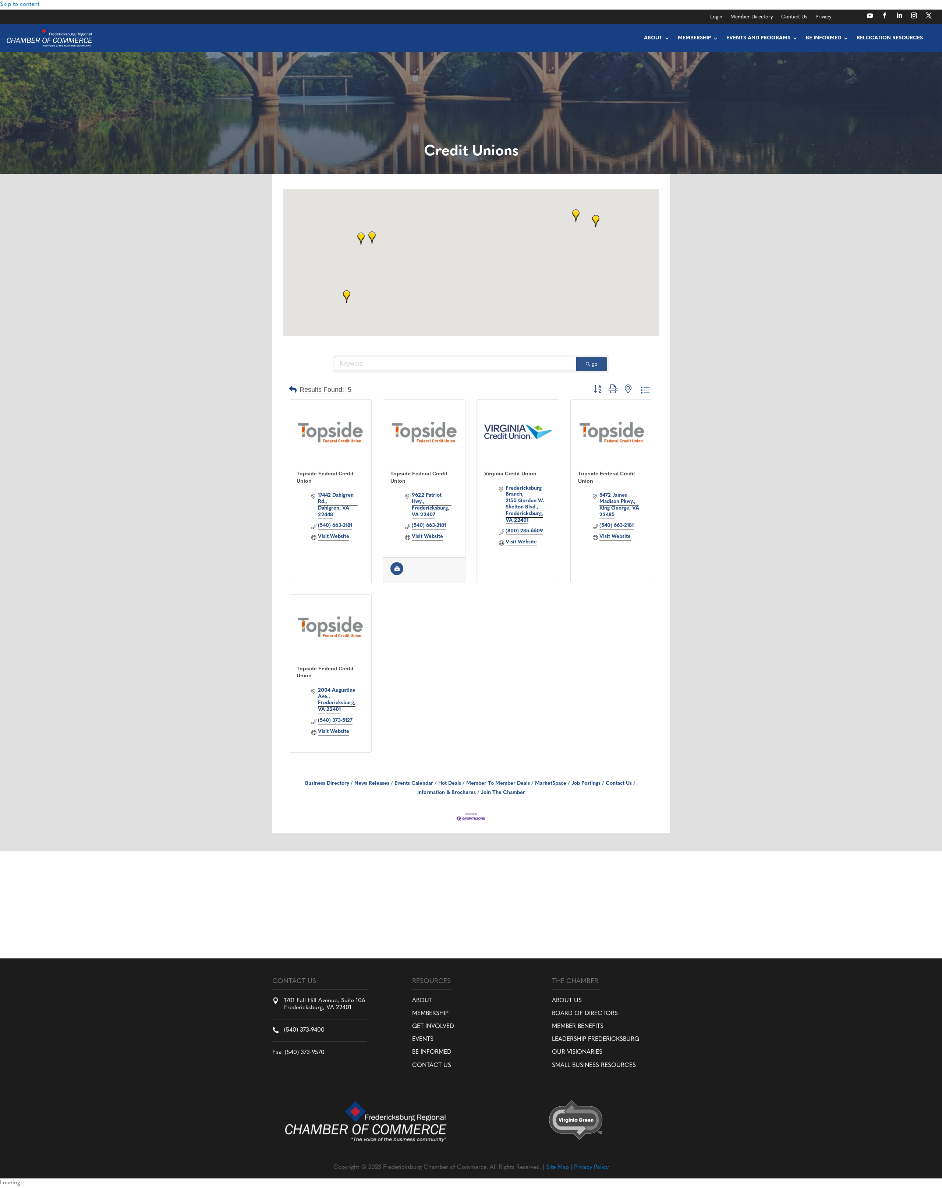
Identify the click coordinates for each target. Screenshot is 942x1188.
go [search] (595, 364)
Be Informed (823, 38)
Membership (694, 38)
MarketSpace (550, 783)
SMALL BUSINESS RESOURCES (594, 1065)
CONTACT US (431, 1065)
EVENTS (422, 1039)
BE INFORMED (431, 1052)
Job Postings (586, 783)
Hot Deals (449, 783)
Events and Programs (758, 38)
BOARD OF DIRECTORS (585, 1014)
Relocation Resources (890, 38)
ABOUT (422, 1001)
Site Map (557, 1167)
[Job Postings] (396, 574)
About (653, 38)
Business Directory (327, 783)
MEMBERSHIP (430, 1014)
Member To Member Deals (498, 783)
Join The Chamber (503, 792)
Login (716, 17)
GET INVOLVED (433, 1026)
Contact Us (794, 17)
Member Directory (751, 17)
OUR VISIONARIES (577, 1052)
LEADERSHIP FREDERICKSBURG (595, 1039)
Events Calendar (413, 783)
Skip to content (19, 4)
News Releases (371, 783)
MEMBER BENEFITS (577, 1026)
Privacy (823, 17)
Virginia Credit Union (510, 473)
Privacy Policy (591, 1167)
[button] (372, 237)
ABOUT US (567, 1001)
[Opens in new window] (870, 15)
